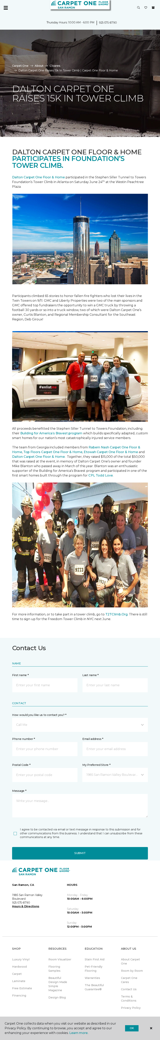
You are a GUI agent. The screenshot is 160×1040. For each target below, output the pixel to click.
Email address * (92, 739)
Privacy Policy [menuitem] (131, 1008)
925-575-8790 (108, 22)
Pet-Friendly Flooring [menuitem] (93, 968)
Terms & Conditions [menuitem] (128, 998)
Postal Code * (21, 765)
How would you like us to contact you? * (39, 715)
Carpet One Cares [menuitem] (129, 980)
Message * (19, 790)
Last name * (90, 675)
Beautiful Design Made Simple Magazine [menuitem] (57, 984)
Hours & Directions (25, 906)
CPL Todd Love (100, 475)
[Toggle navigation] (5, 7)
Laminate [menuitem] (18, 981)
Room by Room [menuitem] (132, 970)
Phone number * (23, 739)
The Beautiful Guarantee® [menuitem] (94, 987)
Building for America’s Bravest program (51, 433)
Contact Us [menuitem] (129, 989)
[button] (138, 8)
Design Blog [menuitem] (57, 997)
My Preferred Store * (96, 765)
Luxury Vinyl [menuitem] (20, 959)
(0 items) (153, 7)
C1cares (55, 66)
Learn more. (78, 1033)
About (39, 66)
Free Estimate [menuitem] (22, 988)
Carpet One (20, 66)
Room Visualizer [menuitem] (59, 959)
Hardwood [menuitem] (19, 966)
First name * (20, 675)
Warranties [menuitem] (92, 978)
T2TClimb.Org (116, 614)
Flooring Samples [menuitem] (54, 968)
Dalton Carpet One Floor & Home (38, 177)
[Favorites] (145, 8)
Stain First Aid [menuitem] (94, 959)
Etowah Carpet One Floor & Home (111, 452)
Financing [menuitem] (19, 995)
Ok (132, 1028)
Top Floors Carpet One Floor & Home (52, 452)
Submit (80, 853)
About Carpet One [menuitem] (130, 961)
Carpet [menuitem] (17, 974)
